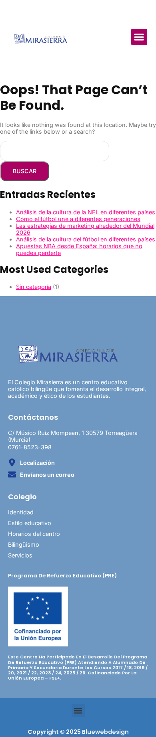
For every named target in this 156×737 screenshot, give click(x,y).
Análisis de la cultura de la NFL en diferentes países (85, 212)
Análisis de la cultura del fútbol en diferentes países (85, 239)
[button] (139, 37)
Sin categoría (33, 286)
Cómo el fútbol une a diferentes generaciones (78, 218)
